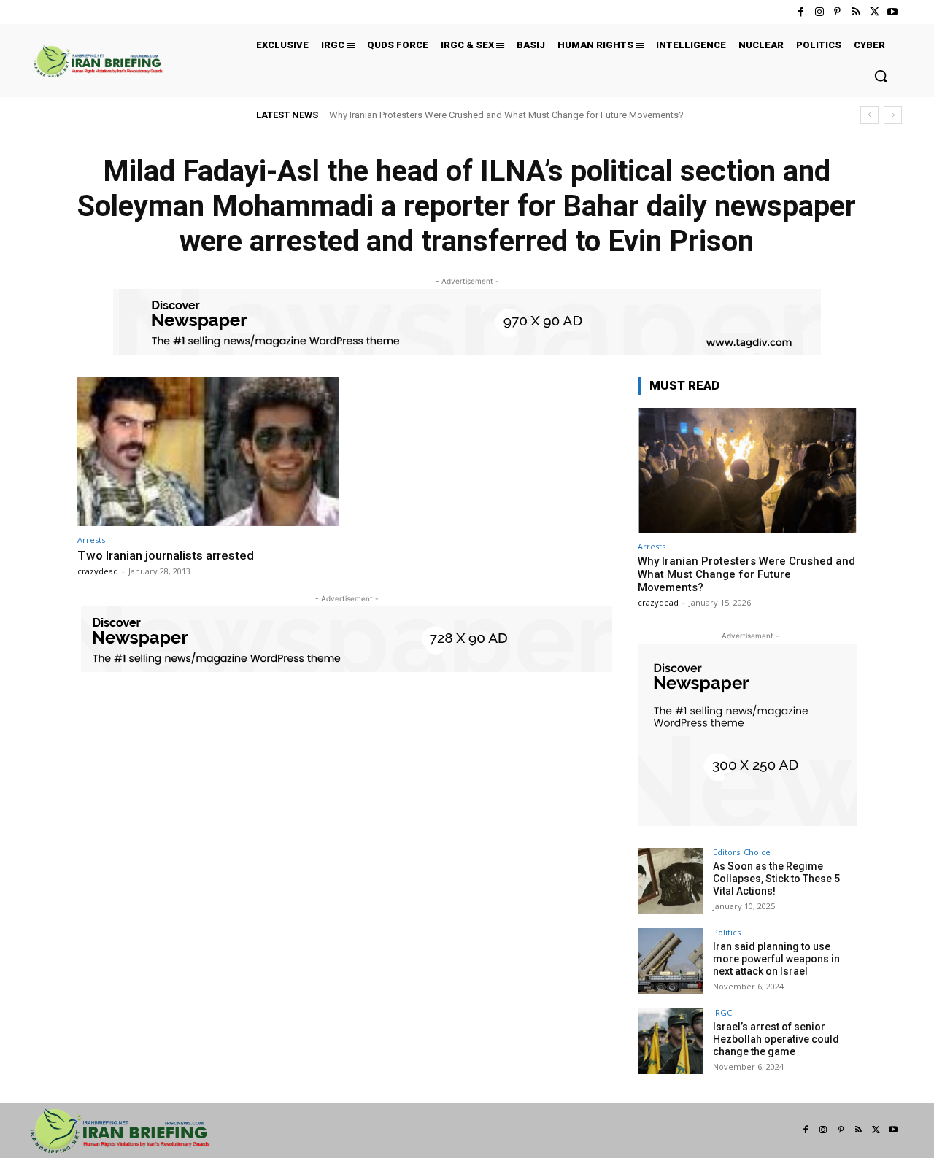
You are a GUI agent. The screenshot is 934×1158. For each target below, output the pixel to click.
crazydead (97, 571)
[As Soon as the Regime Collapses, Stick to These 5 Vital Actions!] (670, 881)
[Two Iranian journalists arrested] (208, 451)
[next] (893, 115)
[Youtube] (893, 12)
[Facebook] (801, 12)
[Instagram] (819, 12)
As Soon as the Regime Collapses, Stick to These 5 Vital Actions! (776, 878)
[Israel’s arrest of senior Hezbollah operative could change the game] (670, 1041)
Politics (727, 932)
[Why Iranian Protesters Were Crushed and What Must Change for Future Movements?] (747, 470)
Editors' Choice (742, 852)
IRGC (722, 1012)
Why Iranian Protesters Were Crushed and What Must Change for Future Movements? (506, 114)
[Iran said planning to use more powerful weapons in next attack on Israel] (670, 961)
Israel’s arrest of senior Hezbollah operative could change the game (776, 1039)
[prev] (869, 115)
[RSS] (855, 12)
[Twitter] (874, 12)
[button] (881, 76)
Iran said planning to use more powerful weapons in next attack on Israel (776, 959)
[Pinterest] (837, 12)
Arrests (91, 540)
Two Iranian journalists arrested (165, 555)
